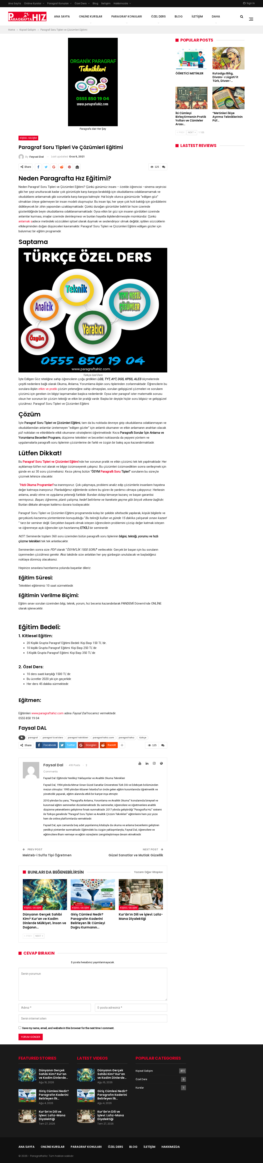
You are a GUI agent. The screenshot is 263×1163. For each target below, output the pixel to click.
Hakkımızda (121, 3)
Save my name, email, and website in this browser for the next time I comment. (68, 1028)
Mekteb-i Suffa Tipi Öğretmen (47, 855)
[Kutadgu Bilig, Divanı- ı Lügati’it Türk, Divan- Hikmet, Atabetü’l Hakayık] (228, 58)
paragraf (33, 737)
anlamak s (25, 221)
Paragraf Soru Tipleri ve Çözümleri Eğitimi (50, 462)
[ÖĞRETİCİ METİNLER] (191, 58)
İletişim (106, 3)
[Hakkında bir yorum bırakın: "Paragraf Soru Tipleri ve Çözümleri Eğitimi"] (163, 167)
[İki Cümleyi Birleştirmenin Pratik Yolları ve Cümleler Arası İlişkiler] (191, 98)
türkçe (142, 737)
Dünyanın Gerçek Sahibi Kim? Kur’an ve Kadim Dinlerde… (53, 1074)
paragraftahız (126, 737)
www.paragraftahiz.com (47, 713)
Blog (95, 3)
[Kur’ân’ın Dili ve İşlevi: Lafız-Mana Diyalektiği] (141, 894)
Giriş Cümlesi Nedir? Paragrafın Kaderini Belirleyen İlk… (54, 1095)
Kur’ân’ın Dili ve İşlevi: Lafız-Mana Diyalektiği (52, 1115)
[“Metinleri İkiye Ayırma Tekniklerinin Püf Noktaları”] (228, 98)
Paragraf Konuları (58, 3)
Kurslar (140, 1087)
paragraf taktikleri (78, 737)
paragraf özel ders (53, 737)
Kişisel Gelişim (28, 138)
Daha (216, 16)
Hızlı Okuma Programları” (37, 485)
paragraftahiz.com (103, 737)
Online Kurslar (32, 3)
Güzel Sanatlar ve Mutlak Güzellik (135, 855)
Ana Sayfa (14, 3)
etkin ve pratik (48, 389)
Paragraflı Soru (111, 471)
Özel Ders (81, 3)
